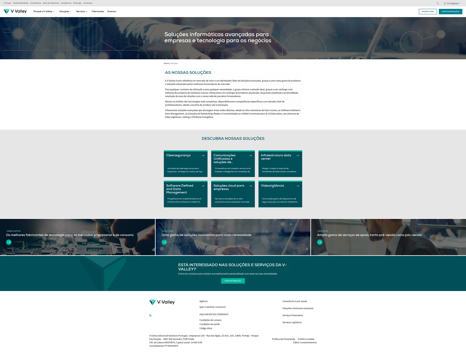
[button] (452, 3)
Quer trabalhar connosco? (213, 306)
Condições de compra (210, 319)
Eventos (112, 12)
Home (166, 63)
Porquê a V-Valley (42, 12)
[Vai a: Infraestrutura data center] (297, 155)
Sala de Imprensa (51, 3)
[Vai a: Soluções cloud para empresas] (250, 186)
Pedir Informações (450, 12)
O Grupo (7, 3)
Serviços (80, 12)
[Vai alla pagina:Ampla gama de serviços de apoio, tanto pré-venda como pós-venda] (320, 242)
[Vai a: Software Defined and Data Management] (203, 186)
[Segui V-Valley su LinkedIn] (150, 315)
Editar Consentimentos (305, 342)
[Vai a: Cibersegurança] (203, 155)
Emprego (77, 3)
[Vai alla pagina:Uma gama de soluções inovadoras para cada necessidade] (164, 242)
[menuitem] (44, 11)
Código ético (206, 328)
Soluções (64, 12)
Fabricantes (98, 12)
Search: (438, 3)
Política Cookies (306, 338)
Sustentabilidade (20, 3)
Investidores (35, 3)
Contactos (87, 3)
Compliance (66, 3)
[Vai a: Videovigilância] (297, 186)
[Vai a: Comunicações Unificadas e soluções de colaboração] (250, 155)
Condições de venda (210, 324)
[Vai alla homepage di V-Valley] (15, 11)
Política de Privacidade (283, 338)
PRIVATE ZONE (428, 12)
